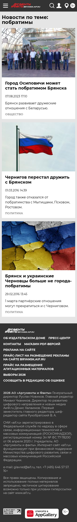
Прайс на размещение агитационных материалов (28, 367)
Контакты (12, 344)
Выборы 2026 (14, 375)
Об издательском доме (24, 338)
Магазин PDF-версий (42, 344)
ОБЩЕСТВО (14, 114)
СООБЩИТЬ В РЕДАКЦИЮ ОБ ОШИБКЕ (34, 380)
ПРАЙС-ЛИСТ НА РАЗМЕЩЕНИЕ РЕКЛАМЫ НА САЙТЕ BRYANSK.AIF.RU (36, 357)
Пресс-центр (59, 338)
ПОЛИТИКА (14, 213)
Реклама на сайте (19, 350)
